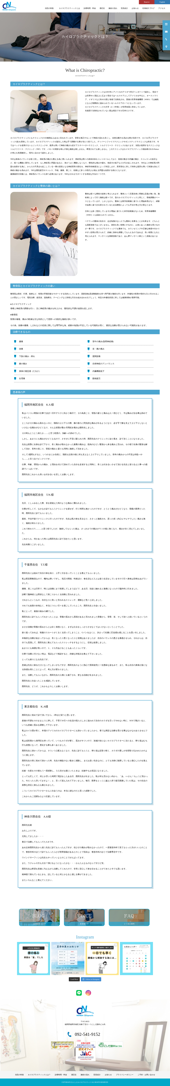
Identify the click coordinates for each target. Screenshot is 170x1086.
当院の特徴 (50, 8)
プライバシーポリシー (124, 1075)
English (162, 2)
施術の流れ (113, 8)
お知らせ (135, 8)
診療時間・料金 (90, 8)
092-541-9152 (87, 1034)
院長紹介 (124, 8)
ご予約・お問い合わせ (146, 1075)
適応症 (102, 8)
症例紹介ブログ (148, 8)
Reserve (146, 2)
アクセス (161, 8)
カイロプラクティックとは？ (39, 1075)
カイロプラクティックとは (69, 8)
